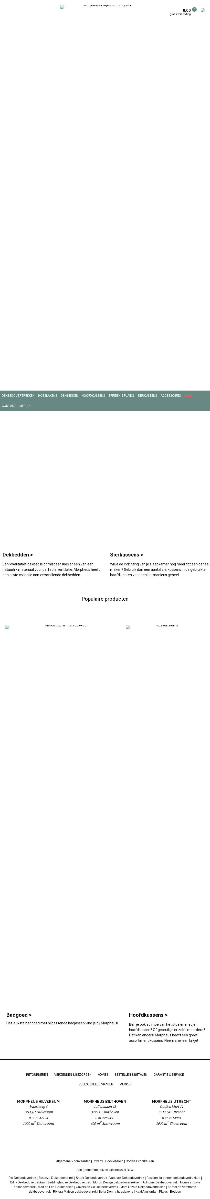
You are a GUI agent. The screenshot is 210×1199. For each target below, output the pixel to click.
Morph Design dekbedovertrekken (117, 1182)
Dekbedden (69, 395)
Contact (9, 406)
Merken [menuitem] (126, 1084)
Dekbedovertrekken (18, 395)
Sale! (188, 395)
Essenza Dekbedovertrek (56, 1178)
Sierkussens (147, 395)
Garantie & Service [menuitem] (169, 1074)
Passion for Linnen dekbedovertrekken (173, 1178)
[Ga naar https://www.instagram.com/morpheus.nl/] (117, 1144)
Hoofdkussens (93, 395)
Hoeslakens (47, 395)
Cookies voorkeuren (140, 1161)
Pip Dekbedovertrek (22, 1178)
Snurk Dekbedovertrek (91, 1178)
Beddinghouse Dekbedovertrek (69, 1182)
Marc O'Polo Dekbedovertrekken (142, 1187)
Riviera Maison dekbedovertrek (75, 1191)
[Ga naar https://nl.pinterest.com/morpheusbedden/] (105, 1144)
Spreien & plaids (121, 395)
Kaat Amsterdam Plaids (151, 1191)
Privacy (98, 1161)
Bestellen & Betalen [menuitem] (131, 1074)
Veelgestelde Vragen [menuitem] (96, 1084)
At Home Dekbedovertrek (160, 1182)
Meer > (24, 406)
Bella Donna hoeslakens (116, 1191)
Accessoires (171, 395)
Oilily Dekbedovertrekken (27, 1182)
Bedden (175, 1191)
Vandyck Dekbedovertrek (126, 1178)
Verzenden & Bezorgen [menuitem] (72, 1074)
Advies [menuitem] (103, 1074)
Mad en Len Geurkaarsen (56, 1187)
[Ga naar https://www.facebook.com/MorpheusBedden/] (92, 1144)
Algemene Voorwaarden (73, 1161)
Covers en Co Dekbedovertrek (97, 1187)
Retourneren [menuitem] (37, 1074)
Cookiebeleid (114, 1161)
